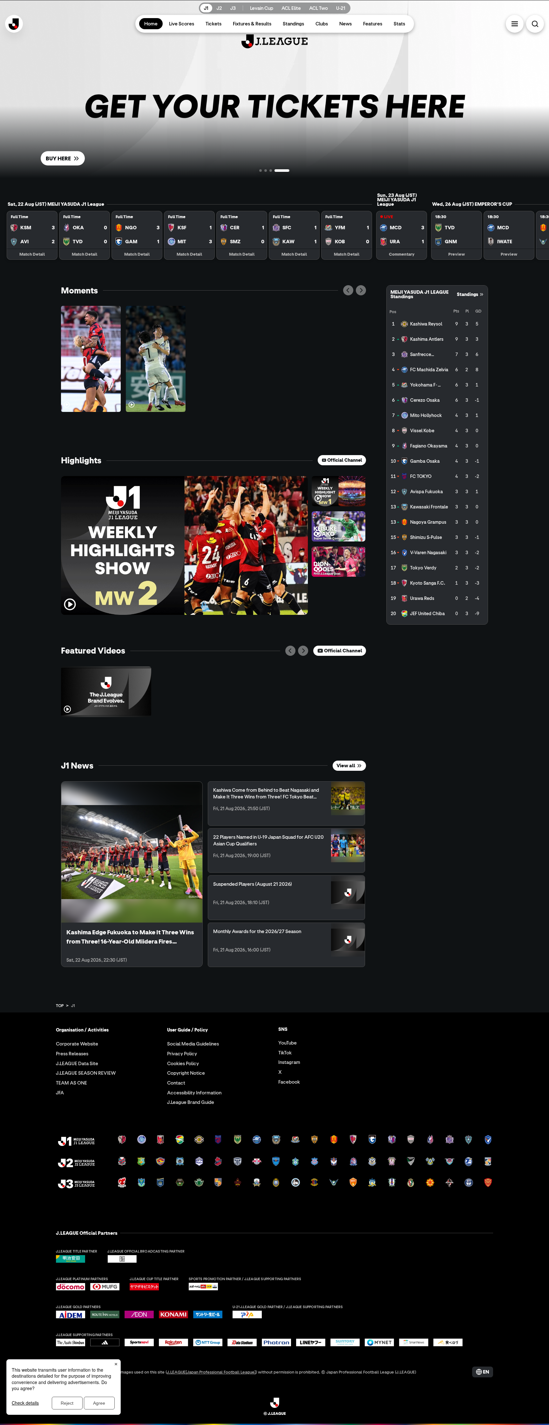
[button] (515, 24)
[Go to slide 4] (288, 170)
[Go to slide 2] (278, 170)
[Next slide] (361, 290)
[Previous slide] (348, 290)
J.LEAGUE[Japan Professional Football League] (211, 1371)
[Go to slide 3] (283, 170)
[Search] (535, 24)
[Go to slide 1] (266, 170)
